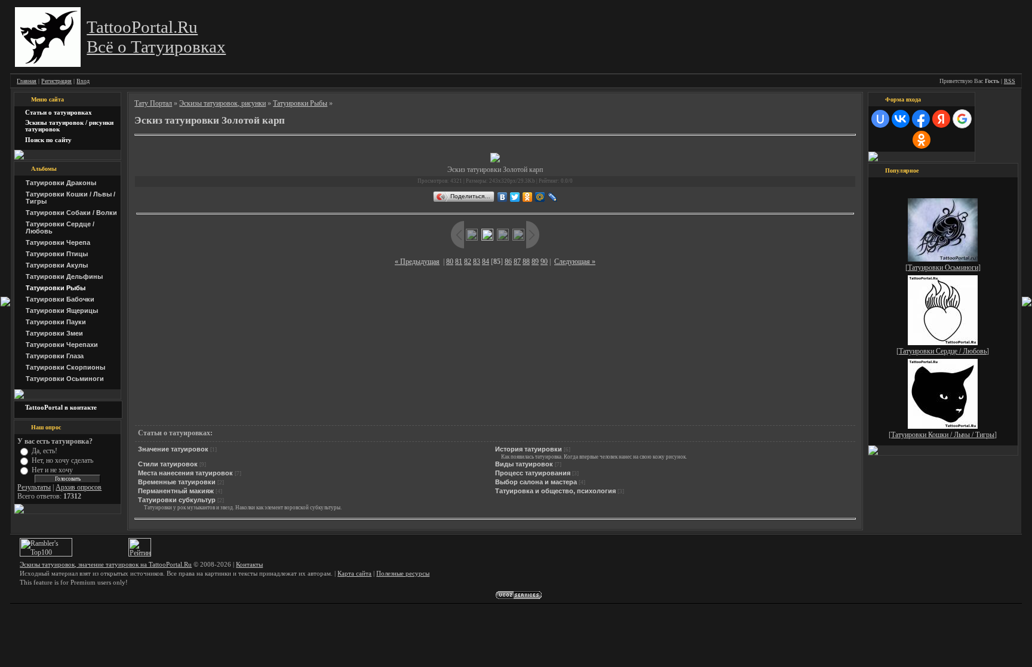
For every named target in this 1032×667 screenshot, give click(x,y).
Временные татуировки (177, 481)
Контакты (249, 564)
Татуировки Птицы (57, 253)
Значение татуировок (173, 449)
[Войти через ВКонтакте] (901, 119)
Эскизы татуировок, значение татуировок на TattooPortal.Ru (106, 564)
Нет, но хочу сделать (62, 460)
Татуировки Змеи (54, 333)
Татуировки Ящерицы (62, 310)
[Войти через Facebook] (921, 119)
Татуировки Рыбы (55, 287)
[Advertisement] (495, 143)
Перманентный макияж (176, 490)
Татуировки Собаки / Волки (71, 212)
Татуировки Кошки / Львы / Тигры (942, 435)
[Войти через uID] (880, 119)
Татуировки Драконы (61, 182)
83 (476, 261)
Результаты (34, 487)
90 (544, 261)
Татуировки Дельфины (64, 276)
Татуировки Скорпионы (65, 367)
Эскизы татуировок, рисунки (222, 103)
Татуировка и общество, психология (555, 490)
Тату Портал (153, 103)
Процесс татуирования (532, 473)
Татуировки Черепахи (62, 344)
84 (485, 261)
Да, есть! (44, 450)
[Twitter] (515, 197)
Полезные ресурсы (402, 573)
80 (449, 261)
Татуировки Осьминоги (65, 378)
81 (458, 261)
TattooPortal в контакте (61, 407)
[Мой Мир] (540, 197)
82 (467, 261)
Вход (83, 81)
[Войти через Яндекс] (941, 119)
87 (517, 261)
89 (535, 261)
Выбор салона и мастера (536, 481)
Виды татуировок (524, 464)
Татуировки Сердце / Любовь (943, 351)
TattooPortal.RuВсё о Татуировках (156, 36)
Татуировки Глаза (55, 355)
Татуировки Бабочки (60, 299)
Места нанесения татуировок (185, 473)
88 (526, 261)
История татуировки (528, 449)
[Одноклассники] (527, 197)
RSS (1009, 81)
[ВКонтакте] (502, 197)
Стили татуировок (168, 464)
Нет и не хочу (52, 470)
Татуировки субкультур (177, 499)
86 (508, 261)
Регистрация (56, 81)
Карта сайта (354, 573)
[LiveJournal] (552, 197)
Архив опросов (79, 487)
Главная (26, 81)
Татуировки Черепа (58, 242)
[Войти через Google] (962, 118)
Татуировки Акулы (57, 265)
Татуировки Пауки (56, 321)
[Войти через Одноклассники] (921, 140)
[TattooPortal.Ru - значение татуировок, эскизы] (48, 64)
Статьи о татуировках (58, 112)
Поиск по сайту (48, 140)
